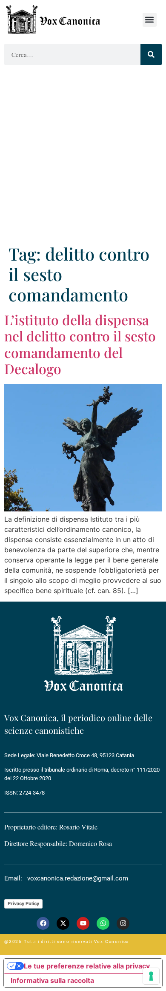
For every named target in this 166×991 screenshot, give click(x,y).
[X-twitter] (63, 923)
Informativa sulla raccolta (52, 980)
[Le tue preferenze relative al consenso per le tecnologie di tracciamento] (151, 976)
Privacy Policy (23, 903)
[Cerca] (151, 54)
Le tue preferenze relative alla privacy (87, 966)
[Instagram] (123, 923)
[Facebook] (43, 923)
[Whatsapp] (103, 923)
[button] (150, 20)
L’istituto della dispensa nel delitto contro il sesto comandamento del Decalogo (80, 344)
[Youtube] (83, 923)
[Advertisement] (83, 156)
